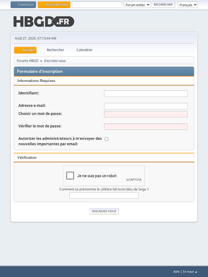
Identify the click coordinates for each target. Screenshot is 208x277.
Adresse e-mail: (32, 105)
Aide (176, 271)
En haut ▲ (190, 271)
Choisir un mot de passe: (40, 113)
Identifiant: (28, 93)
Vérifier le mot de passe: (39, 126)
